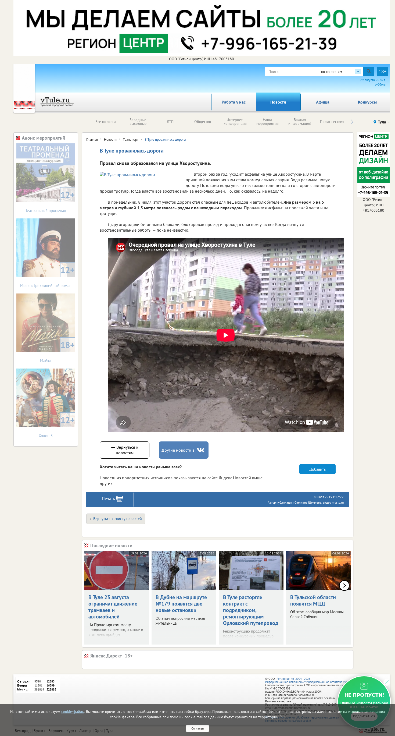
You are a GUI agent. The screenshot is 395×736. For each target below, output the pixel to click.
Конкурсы (367, 102)
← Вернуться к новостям (124, 449)
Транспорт (130, 139)
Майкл (57, 351)
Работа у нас (234, 102)
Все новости (105, 121)
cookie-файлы (72, 711)
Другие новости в (178, 450)
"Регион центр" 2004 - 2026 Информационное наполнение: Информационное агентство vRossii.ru (310, 680)
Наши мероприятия (267, 121)
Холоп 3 (57, 426)
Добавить (317, 469)
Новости (278, 102)
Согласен (197, 728)
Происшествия (332, 121)
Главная (92, 139)
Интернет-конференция (235, 121)
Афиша (322, 102)
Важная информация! (299, 121)
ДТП (170, 121)
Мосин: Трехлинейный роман (47, 276)
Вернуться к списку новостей (117, 518)
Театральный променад (50, 201)
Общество (202, 121)
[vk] (201, 450)
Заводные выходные (138, 121)
